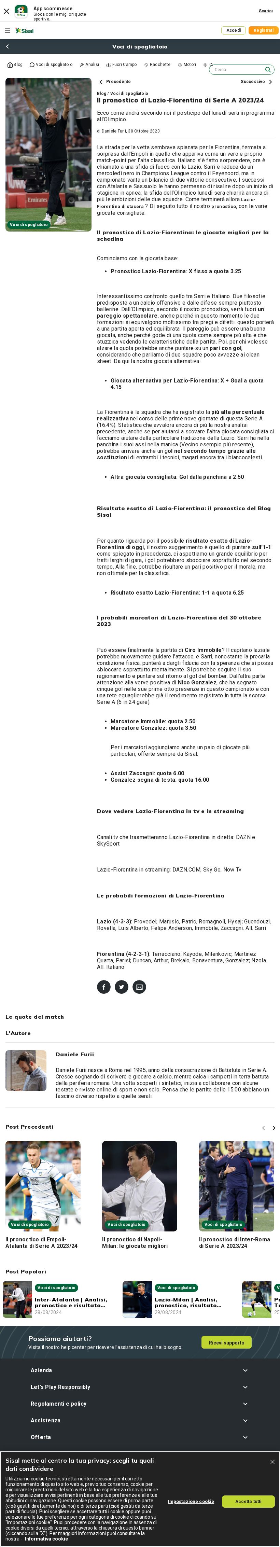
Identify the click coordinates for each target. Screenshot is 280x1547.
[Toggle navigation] (7, 30)
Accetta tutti (248, 1501)
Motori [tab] (189, 64)
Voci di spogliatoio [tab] (53, 64)
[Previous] (265, 1129)
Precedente (118, 81)
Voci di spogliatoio (129, 93)
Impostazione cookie (191, 1501)
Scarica (266, 11)
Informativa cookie (46, 1539)
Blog (101, 93)
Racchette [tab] (160, 64)
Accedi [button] (233, 30)
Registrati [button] (264, 30)
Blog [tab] (18, 64)
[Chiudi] (272, 1461)
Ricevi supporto (226, 1343)
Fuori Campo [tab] (124, 64)
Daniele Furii (114, 131)
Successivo (253, 81)
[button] (140, 1370)
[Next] (275, 1129)
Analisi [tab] (91, 64)
